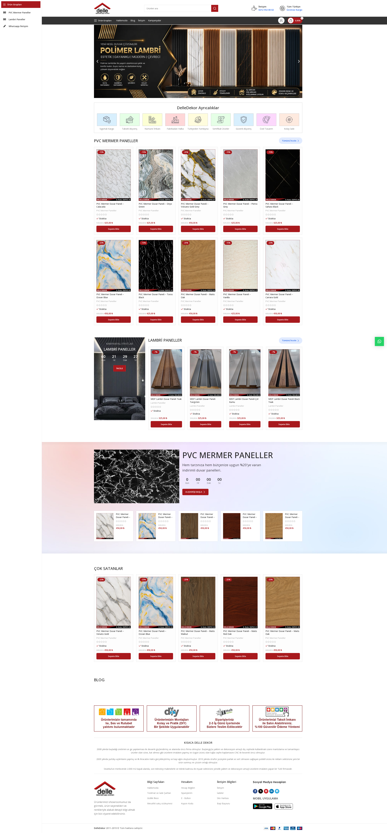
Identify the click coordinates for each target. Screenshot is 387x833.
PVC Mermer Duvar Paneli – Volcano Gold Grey (194, 205)
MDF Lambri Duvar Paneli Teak (166, 399)
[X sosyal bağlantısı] (260, 791)
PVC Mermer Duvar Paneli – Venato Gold (123, 517)
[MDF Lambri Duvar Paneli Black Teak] (284, 372)
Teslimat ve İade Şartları (159, 793)
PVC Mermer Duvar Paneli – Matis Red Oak (250, 517)
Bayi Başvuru (223, 803)
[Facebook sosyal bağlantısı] (255, 791)
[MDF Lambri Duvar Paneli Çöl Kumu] (244, 372)
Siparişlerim (186, 793)
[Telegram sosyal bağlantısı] (277, 791)
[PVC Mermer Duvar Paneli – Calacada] (113, 175)
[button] (97, 61)
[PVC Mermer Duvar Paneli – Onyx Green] (156, 175)
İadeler (220, 793)
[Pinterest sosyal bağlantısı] (266, 791)
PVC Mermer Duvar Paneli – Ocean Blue (165, 517)
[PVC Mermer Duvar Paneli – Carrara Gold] (283, 265)
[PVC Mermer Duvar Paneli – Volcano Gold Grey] (198, 175)
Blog (132, 20)
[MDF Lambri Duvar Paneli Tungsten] (205, 372)
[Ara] (214, 8)
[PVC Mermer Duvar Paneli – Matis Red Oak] (231, 526)
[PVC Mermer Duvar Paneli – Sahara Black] (283, 175)
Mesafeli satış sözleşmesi (159, 803)
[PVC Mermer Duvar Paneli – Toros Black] (156, 265)
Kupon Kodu (187, 803)
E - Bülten (186, 798)
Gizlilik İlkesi (153, 798)
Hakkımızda (121, 20)
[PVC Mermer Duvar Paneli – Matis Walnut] (189, 526)
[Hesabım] (281, 20)
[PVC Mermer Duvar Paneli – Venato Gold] (105, 526)
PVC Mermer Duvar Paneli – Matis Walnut (207, 517)
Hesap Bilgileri (188, 787)
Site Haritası (223, 798)
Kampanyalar (154, 20)
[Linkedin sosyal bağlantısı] (271, 791)
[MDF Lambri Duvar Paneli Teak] (166, 372)
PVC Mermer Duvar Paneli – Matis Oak (292, 517)
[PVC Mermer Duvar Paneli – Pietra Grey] (240, 175)
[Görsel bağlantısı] (105, 788)
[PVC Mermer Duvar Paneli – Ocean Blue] (113, 265)
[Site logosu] (102, 8)
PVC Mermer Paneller (106, 210)
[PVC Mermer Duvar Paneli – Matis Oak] (198, 265)
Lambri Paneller (158, 402)
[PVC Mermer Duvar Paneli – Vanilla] (240, 265)
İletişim (141, 20)
